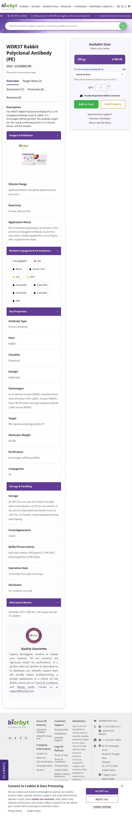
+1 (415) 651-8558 (111, 740)
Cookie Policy (61, 770)
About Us (108, 6)
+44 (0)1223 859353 (106, 732)
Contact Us (41, 753)
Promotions (80, 6)
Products (23, 6)
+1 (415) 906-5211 (111, 726)
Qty (91, 87)
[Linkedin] (10, 738)
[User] (125, 6)
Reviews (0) (13, 97)
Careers (40, 770)
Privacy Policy (61, 765)
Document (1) (15, 89)
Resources (66, 6)
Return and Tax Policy (100, 122)
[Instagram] (26, 738)
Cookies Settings (102, 806)
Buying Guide (25, 687)
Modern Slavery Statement (62, 775)
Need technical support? (100, 114)
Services (36, 6)
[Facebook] (21, 738)
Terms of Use (61, 755)
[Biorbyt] (9, 6)
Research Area (50, 6)
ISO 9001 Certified (17, 16)
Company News (44, 765)
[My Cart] (129, 6)
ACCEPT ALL (102, 791)
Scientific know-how (44, 737)
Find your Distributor (100, 118)
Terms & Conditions (47, 682)
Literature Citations (41, 730)
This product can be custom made (21, 72)
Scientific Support (59, 738)
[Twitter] (15, 738)
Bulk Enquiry (113, 104)
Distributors (96, 6)
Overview (12, 81)
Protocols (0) (36, 89)
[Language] (122, 6)
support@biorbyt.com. (22, 691)
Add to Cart (86, 104)
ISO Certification (44, 761)
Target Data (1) (32, 81)
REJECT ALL (102, 799)
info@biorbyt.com (108, 720)
